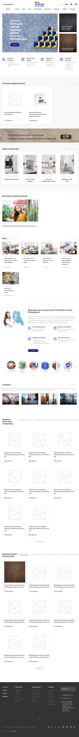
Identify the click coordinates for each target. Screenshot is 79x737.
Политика (34, 701)
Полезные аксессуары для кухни (9, 290)
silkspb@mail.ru (66, 698)
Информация (36, 687)
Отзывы (17, 694)
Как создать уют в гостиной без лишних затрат (29, 260)
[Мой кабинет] (61, 5)
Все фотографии (72, 384)
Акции (4, 690)
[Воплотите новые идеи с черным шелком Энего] (68, 22)
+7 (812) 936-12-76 (7, 4)
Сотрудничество (19, 699)
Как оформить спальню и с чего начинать (48, 260)
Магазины (34, 690)
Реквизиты (34, 699)
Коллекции (51, 702)
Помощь (51, 687)
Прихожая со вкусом (12, 179)
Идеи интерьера (52, 704)
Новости (17, 692)
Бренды (5, 696)
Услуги (4, 693)
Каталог (5, 687)
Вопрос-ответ (51, 699)
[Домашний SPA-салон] (67, 164)
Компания (18, 687)
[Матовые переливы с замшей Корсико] (68, 43)
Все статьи (74, 238)
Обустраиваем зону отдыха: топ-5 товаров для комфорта (10, 260)
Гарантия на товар (37, 696)
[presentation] (76, 366)
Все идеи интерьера (71, 149)
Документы (18, 696)
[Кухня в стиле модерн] (30, 164)
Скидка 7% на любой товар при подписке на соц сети (19, 226)
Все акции (74, 196)
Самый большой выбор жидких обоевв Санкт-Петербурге (18, 30)
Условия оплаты (36, 692)
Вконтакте (39, 719)
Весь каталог (73, 83)
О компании (18, 690)
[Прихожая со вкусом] (12, 164)
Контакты (17, 701)
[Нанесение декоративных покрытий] (39, 136)
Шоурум (14, 44)
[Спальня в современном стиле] (49, 164)
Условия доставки (36, 694)
